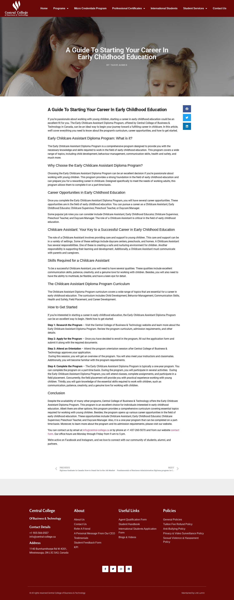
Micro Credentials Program (90, 8)
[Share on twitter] (187, 117)
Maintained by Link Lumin (193, 593)
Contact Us (219, 8)
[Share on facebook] (187, 108)
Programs (59, 8)
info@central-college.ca (96, 430)
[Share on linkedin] (187, 126)
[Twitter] (113, 569)
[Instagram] (121, 569)
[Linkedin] (129, 569)
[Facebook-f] (105, 569)
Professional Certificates (127, 8)
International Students (164, 8)
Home (44, 8)
